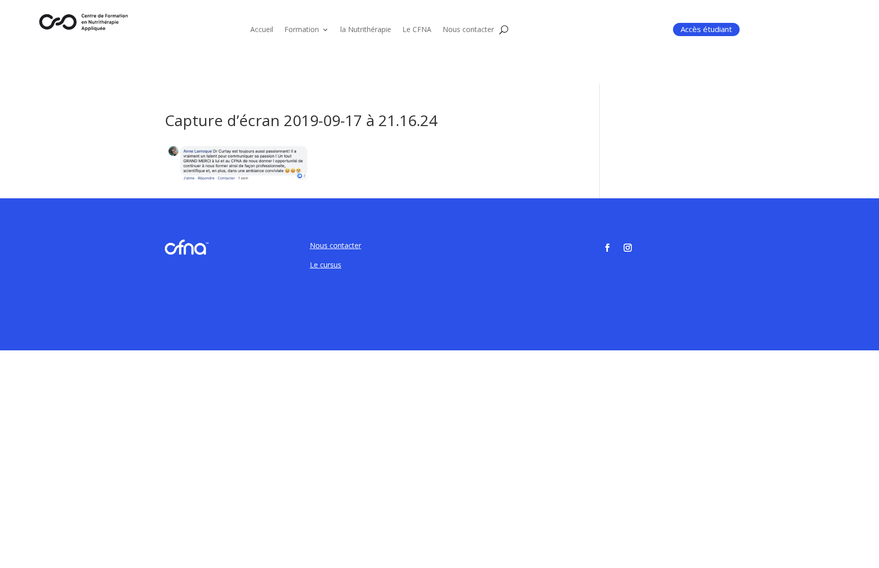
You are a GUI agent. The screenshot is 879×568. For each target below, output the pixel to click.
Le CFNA (416, 30)
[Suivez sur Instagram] (628, 248)
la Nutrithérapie (365, 30)
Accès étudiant (706, 29)
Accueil (261, 30)
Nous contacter (468, 30)
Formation (301, 30)
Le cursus (325, 265)
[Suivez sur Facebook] (607, 248)
